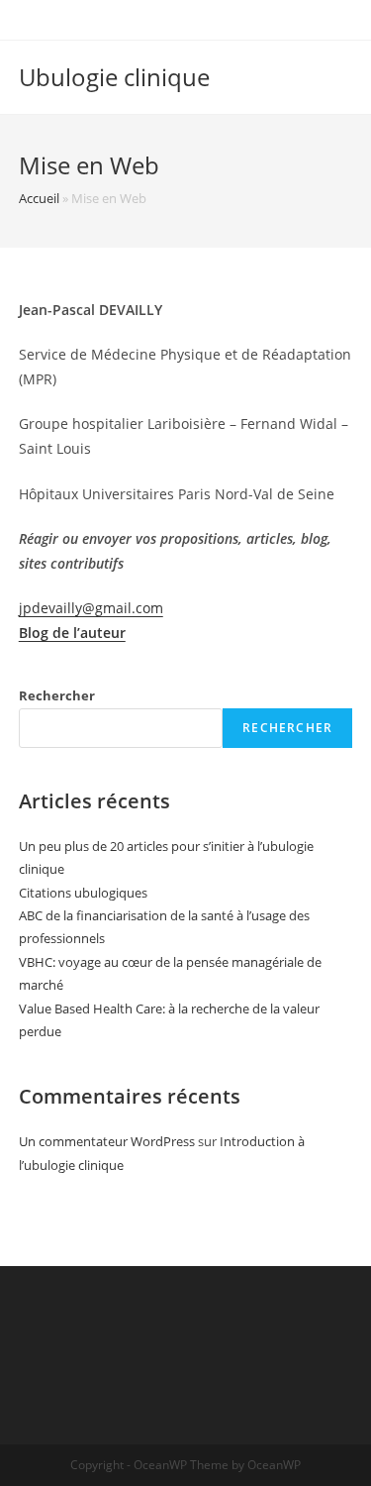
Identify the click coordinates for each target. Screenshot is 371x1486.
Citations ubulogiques (83, 893)
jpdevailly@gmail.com (91, 607)
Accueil (39, 198)
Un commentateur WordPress (107, 1141)
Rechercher (57, 695)
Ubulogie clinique (114, 76)
